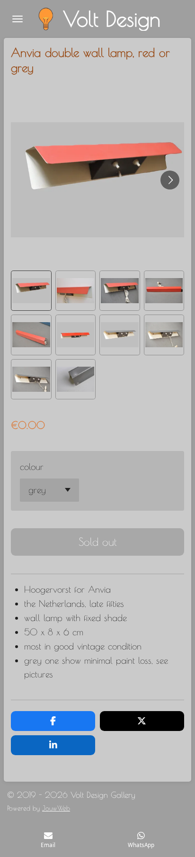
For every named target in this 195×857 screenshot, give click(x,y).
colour (32, 466)
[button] (31, 291)
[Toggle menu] (17, 19)
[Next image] (169, 180)
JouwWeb (56, 808)
